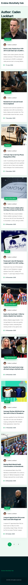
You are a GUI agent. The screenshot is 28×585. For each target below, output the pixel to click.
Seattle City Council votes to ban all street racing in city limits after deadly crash (14, 368)
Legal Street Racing (10, 357)
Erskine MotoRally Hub (12, 3)
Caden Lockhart (12, 44)
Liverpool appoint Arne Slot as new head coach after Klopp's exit (14, 518)
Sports (7, 251)
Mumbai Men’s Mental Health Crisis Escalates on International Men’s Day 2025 (13, 465)
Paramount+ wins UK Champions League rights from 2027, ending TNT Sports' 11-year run (13, 262)
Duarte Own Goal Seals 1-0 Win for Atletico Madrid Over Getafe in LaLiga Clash (14, 315)
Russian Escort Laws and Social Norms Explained (13, 102)
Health (7, 455)
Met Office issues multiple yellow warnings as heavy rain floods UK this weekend (14, 209)
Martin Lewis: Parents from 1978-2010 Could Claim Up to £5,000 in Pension (14, 50)
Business (7, 39)
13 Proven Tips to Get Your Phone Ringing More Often (14, 156)
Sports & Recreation (10, 198)
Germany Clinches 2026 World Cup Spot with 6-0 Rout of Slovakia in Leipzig (14, 412)
